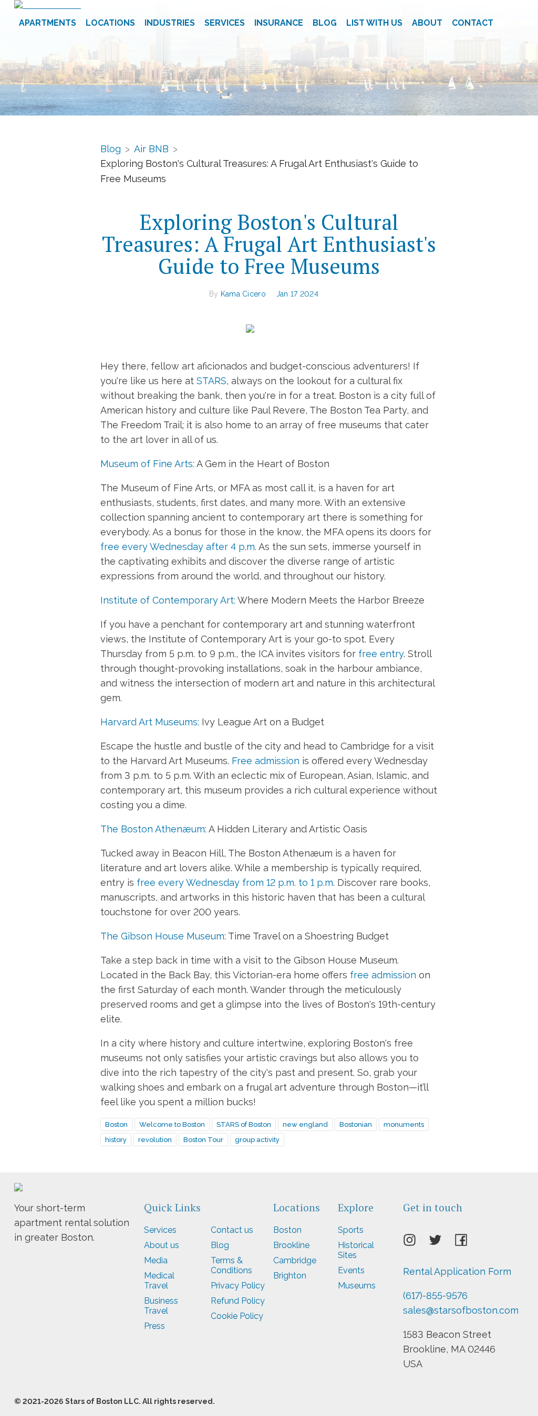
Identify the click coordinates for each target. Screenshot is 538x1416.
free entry (381, 653)
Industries (169, 23)
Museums (357, 1286)
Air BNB (151, 148)
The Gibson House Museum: (163, 936)
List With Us (374, 23)
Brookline (291, 1245)
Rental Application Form (457, 1271)
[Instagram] (416, 1243)
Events (351, 1270)
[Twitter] (441, 1243)
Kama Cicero (243, 294)
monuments (404, 1124)
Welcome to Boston (172, 1124)
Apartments (47, 23)
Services (224, 23)
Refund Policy (238, 1301)
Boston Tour (203, 1140)
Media (156, 1260)
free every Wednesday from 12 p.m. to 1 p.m (235, 882)
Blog (325, 23)
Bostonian (355, 1124)
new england (305, 1124)
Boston (116, 1124)
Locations (110, 23)
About (427, 23)
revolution (155, 1140)
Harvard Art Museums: (149, 721)
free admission (383, 974)
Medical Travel (159, 1281)
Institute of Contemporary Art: (167, 600)
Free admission (265, 760)
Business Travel (161, 1306)
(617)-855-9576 (435, 1295)
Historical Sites (356, 1250)
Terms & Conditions (231, 1265)
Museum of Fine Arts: (147, 463)
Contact (472, 23)
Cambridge (294, 1260)
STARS (211, 380)
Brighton (289, 1276)
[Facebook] (467, 1243)
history (116, 1140)
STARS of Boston (243, 1124)
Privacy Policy (238, 1286)
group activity (257, 1140)
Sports (351, 1230)
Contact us (232, 1230)
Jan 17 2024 (297, 294)
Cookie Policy (237, 1316)
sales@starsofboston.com (461, 1310)
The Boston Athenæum (152, 828)
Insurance (278, 23)
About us (161, 1245)
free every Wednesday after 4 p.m (177, 546)
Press (154, 1326)
